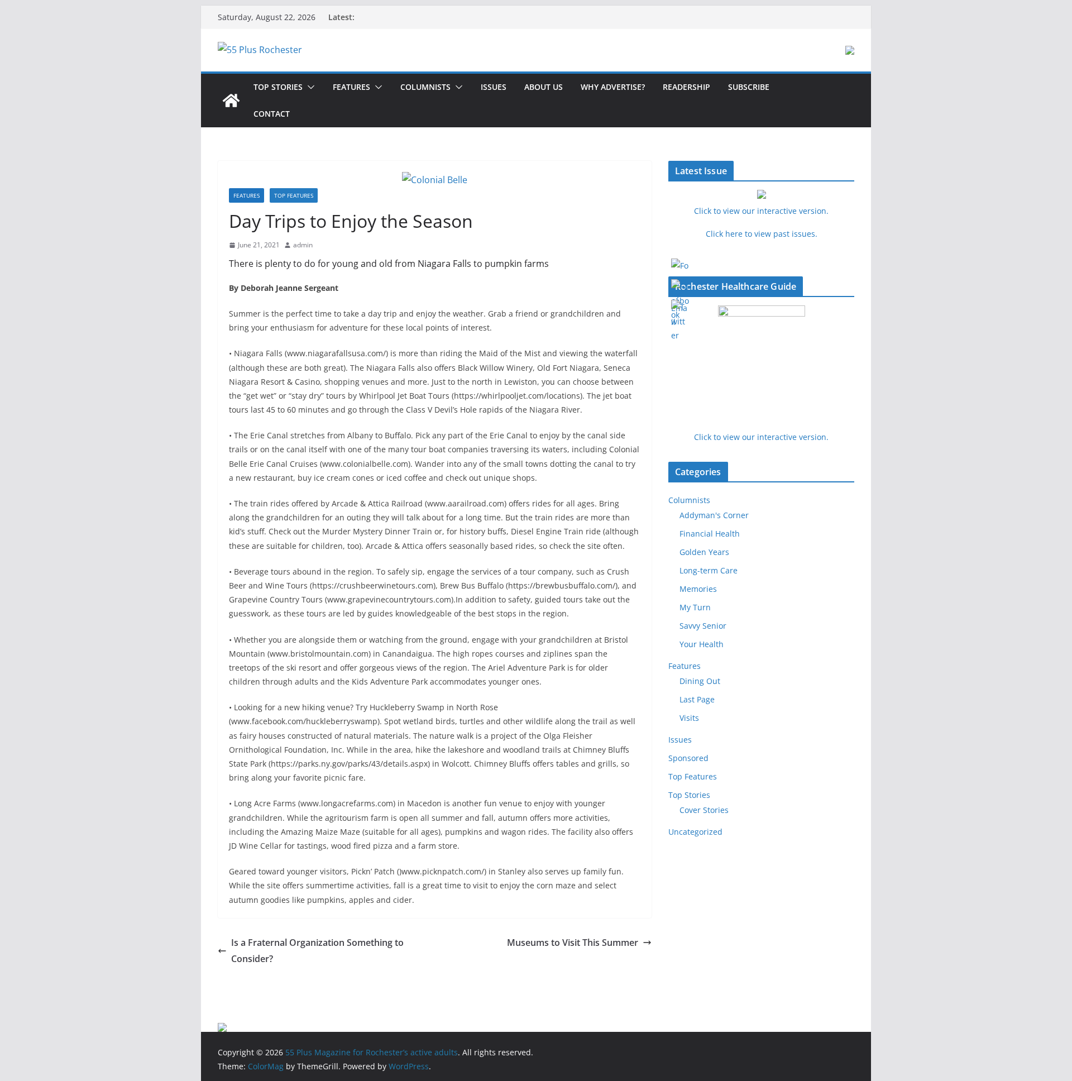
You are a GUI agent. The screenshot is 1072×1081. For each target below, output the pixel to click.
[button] (309, 87)
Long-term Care (708, 570)
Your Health (701, 644)
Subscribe (748, 87)
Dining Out (699, 681)
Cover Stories (704, 810)
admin (303, 245)
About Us (543, 87)
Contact (271, 113)
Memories (698, 588)
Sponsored (688, 758)
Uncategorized (695, 831)
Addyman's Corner (714, 515)
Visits (689, 717)
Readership (686, 87)
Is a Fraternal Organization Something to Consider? (317, 950)
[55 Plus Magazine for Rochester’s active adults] (231, 100)
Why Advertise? (613, 87)
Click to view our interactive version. (761, 437)
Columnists (425, 87)
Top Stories (278, 87)
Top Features (293, 195)
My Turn (695, 607)
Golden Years (704, 552)
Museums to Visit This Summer (572, 942)
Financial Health (709, 533)
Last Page (697, 699)
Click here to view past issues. (761, 233)
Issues (493, 87)
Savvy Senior (702, 625)
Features (351, 87)
